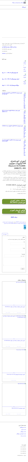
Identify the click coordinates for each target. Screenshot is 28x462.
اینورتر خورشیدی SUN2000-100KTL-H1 (16, 223)
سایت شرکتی (23, 429)
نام (24, 241)
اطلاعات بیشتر (8, 312)
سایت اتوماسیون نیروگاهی (21, 433)
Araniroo (4, 53)
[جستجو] (21, 2)
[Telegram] (14, 226)
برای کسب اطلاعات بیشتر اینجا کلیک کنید (9, 46)
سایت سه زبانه (23, 435)
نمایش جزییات (19, 312)
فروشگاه (24, 7)
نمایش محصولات (13, 380)
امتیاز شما (23, 254)
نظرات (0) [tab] (5, 234)
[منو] (24, 2)
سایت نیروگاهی (23, 431)
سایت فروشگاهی (23, 427)
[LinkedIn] (14, 228)
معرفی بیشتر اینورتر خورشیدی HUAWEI (17, 201)
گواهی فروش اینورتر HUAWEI (17, 211)
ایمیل (24, 248)
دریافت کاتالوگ (14, 217)
